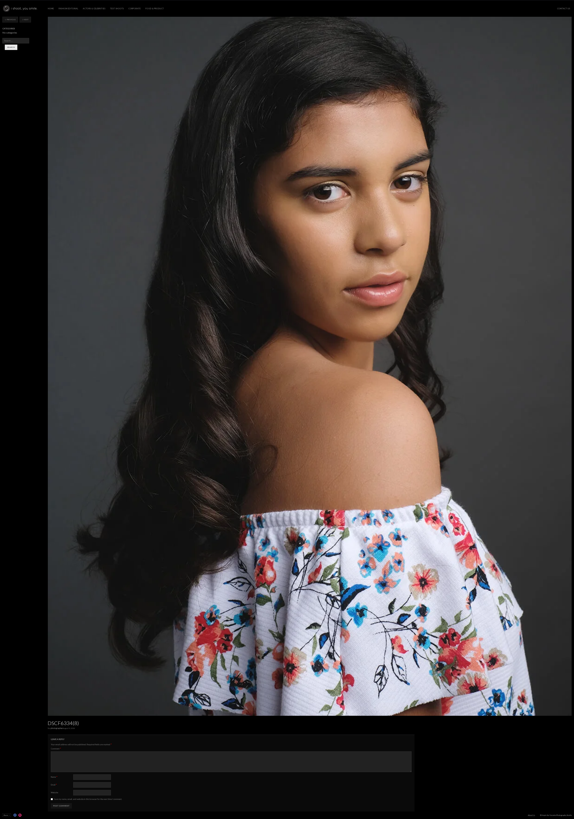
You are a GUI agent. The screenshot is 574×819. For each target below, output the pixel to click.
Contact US (563, 8)
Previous (11, 19)
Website (54, 792)
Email (54, 784)
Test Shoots (117, 8)
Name (54, 777)
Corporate (134, 8)
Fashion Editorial (68, 8)
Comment (56, 748)
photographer (57, 728)
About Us (531, 815)
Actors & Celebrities (94, 8)
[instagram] (20, 815)
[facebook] (15, 815)
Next (26, 19)
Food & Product (154, 8)
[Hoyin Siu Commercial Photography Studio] (20, 9)
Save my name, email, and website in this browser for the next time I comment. (88, 799)
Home (51, 8)
